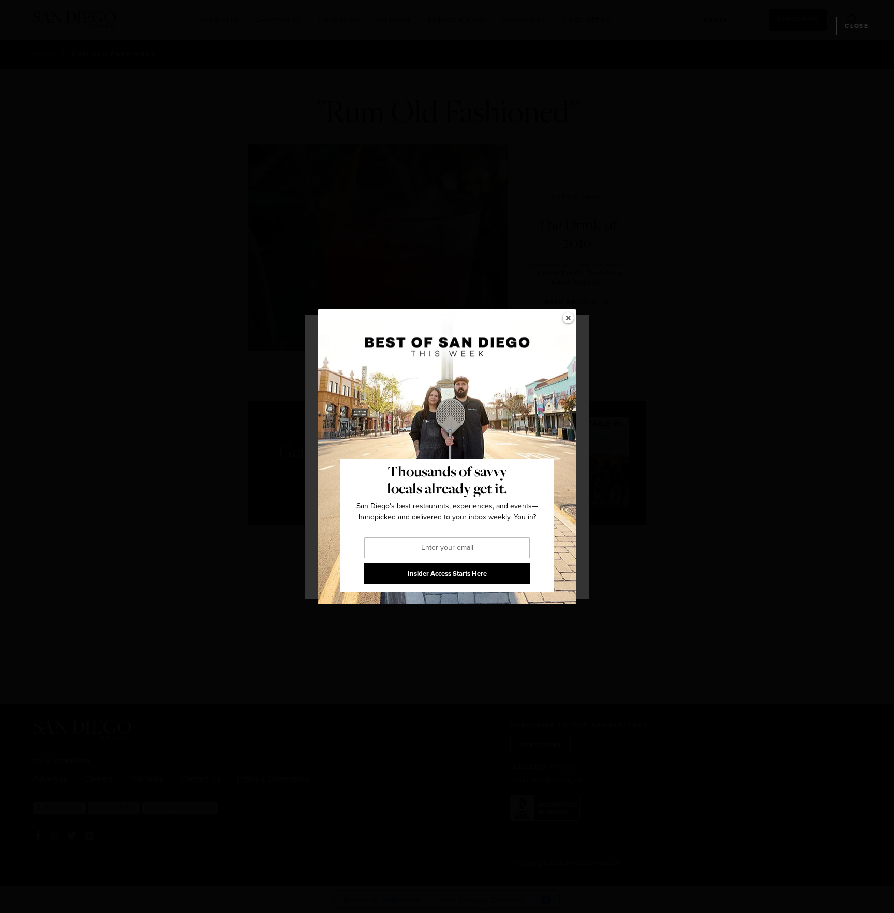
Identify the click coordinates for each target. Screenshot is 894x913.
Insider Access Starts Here (447, 573)
